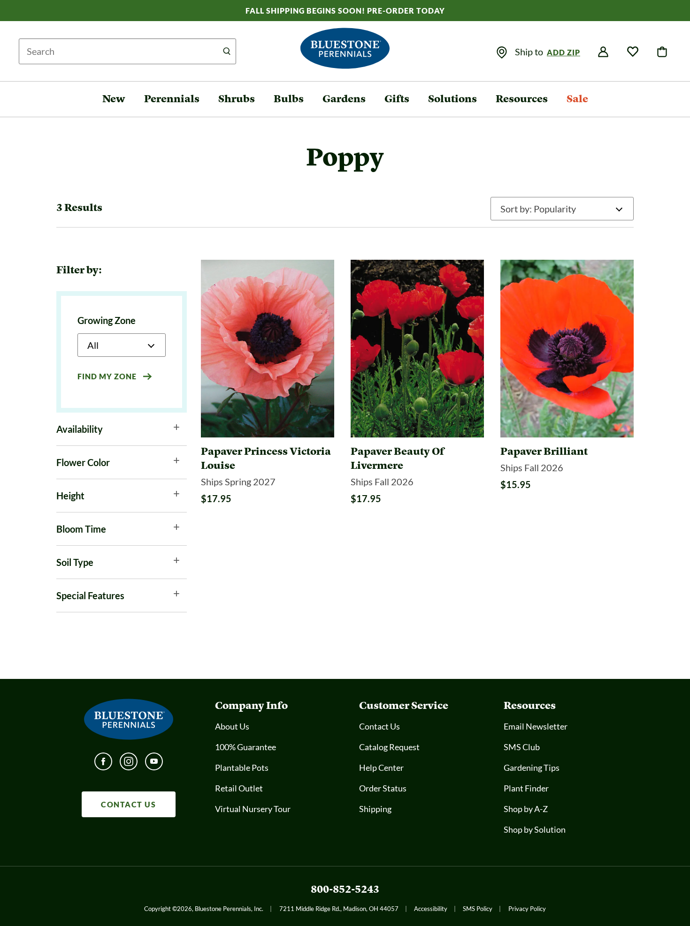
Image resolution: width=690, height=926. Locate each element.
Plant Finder (526, 788)
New (113, 98)
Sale (577, 98)
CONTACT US (128, 804)
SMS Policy (477, 908)
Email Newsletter (535, 726)
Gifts (396, 98)
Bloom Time (81, 529)
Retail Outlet (239, 788)
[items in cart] (662, 52)
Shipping (375, 809)
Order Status (382, 788)
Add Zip (563, 52)
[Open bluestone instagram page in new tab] (128, 764)
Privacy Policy (527, 908)
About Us (232, 726)
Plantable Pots (241, 767)
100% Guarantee (245, 747)
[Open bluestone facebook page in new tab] (103, 764)
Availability (79, 429)
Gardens (344, 98)
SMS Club (522, 747)
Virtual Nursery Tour (253, 809)
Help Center (381, 767)
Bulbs (289, 98)
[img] (501, 52)
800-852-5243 (345, 889)
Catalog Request (389, 747)
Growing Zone (106, 320)
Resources (522, 98)
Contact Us (379, 726)
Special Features (90, 595)
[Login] (603, 52)
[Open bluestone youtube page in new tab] (154, 764)
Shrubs (236, 98)
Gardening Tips (532, 767)
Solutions (452, 98)
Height (70, 495)
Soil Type (74, 562)
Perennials (171, 98)
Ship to (530, 51)
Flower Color (83, 462)
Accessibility (430, 908)
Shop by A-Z (526, 809)
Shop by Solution (535, 829)
